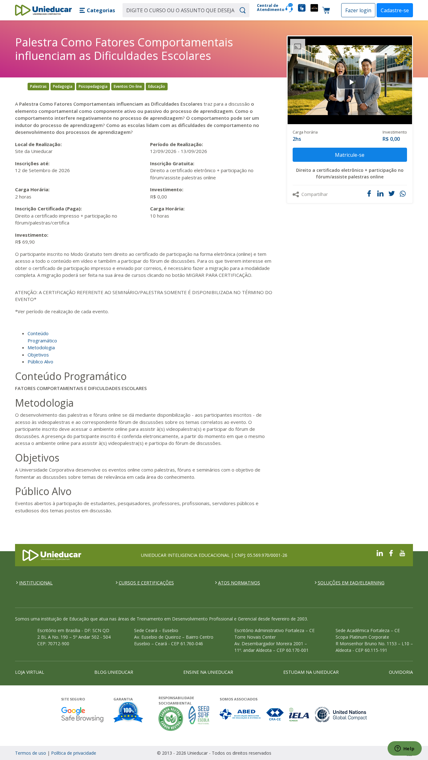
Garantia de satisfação (128, 713)
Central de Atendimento (268, 8)
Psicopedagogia (93, 86)
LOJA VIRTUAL (29, 672)
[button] (97, 10)
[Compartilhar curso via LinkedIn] (380, 193)
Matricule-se (349, 154)
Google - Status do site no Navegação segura (82, 714)
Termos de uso (30, 753)
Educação (156, 86)
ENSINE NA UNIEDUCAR (208, 672)
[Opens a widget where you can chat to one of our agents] (404, 749)
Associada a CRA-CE (275, 714)
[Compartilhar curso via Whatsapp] (403, 194)
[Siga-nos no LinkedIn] (380, 552)
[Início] (43, 10)
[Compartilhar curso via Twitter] (392, 193)
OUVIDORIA (401, 672)
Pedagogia (62, 86)
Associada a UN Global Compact (341, 714)
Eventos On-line (128, 86)
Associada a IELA (299, 714)
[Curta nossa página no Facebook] (391, 552)
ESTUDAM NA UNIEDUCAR (311, 672)
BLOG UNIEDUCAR (113, 672)
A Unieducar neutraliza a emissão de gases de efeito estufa (171, 718)
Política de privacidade (73, 753)
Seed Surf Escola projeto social (199, 718)
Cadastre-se (395, 10)
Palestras (38, 86)
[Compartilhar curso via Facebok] (369, 193)
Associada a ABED (240, 714)
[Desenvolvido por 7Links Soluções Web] (353, 753)
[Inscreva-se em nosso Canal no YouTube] (402, 552)
